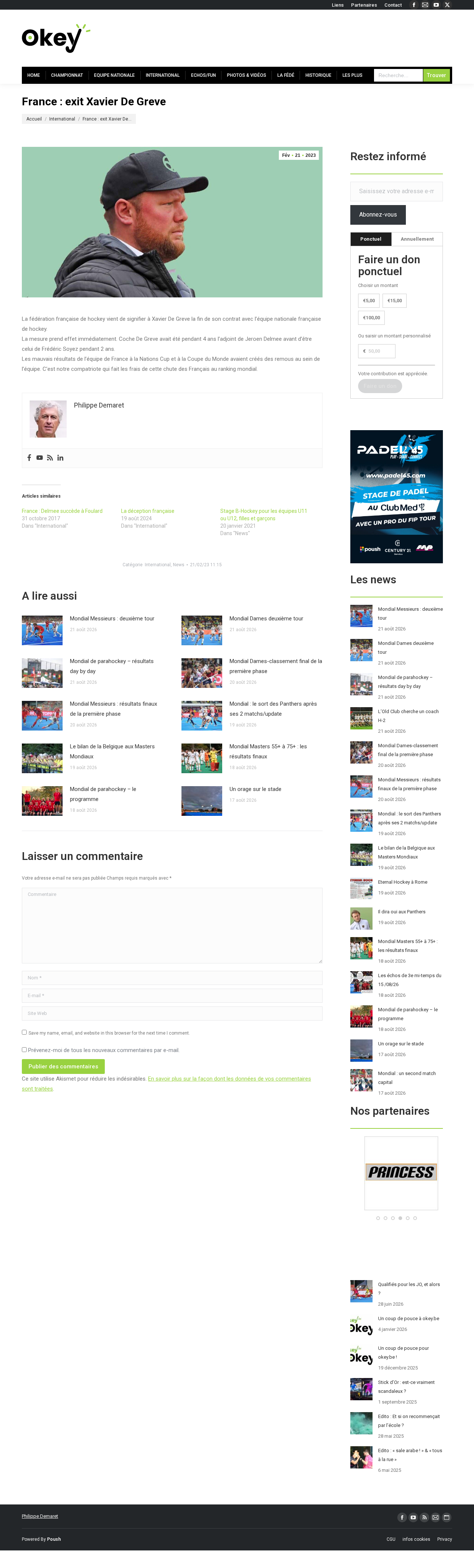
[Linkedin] (60, 458)
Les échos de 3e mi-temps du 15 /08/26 (409, 980)
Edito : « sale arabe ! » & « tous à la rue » (410, 1455)
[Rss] (50, 458)
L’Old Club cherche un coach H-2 (408, 716)
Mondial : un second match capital (407, 1078)
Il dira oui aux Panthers (401, 911)
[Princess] (397, 1208)
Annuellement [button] (417, 239)
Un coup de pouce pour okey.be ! (403, 1352)
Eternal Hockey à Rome (402, 882)
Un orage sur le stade (255, 789)
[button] (378, 1218)
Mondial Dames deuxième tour (266, 618)
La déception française (147, 511)
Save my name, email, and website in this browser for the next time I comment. (109, 1033)
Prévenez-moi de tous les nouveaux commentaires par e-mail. (104, 1050)
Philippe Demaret (40, 1516)
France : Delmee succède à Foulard (62, 511)
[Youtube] (39, 458)
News (178, 564)
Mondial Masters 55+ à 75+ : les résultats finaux (268, 751)
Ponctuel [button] (370, 239)
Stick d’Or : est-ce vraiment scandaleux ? (406, 1386)
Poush (54, 1539)
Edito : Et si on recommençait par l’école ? (409, 1421)
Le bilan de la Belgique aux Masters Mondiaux (112, 751)
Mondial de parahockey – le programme (103, 794)
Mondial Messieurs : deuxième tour (112, 618)
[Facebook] (29, 458)
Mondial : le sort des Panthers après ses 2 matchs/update (273, 708)
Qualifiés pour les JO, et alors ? (409, 1289)
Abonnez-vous (378, 214)
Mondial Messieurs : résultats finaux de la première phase (113, 708)
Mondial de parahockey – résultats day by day (112, 666)
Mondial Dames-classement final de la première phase (276, 666)
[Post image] (42, 630)
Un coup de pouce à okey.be (408, 1318)
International (158, 564)
